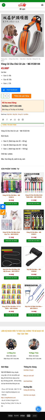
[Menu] (3, 5)
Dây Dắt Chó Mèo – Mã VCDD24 (34, 270)
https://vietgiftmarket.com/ (8, 397)
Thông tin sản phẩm (9, 125)
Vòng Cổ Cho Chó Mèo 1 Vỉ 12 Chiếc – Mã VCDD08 (11, 307)
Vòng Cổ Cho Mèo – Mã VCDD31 (34, 233)
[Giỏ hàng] (42, 4)
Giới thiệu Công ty (28, 370)
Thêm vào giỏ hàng (21, 96)
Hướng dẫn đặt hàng (29, 390)
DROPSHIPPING (28, 381)
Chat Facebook (12, 90)
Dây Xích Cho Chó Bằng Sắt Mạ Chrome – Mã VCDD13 (11, 270)
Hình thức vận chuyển (29, 395)
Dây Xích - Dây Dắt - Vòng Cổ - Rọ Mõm (17, 114)
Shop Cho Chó (13, 59)
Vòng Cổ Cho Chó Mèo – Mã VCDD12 (11, 196)
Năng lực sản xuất (29, 375)
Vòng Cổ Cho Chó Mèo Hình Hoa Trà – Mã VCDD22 (11, 233)
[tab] (22, 125)
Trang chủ (4, 59)
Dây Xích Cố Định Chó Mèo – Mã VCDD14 (33, 307)
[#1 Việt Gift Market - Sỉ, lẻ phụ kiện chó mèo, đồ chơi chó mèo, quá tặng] (22, 5)
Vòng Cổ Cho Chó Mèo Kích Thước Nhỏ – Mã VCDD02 (33, 196)
